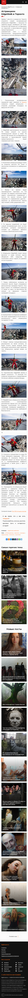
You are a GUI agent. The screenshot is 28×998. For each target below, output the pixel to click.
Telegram (6, 518)
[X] (13, 539)
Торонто (24, 102)
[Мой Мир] (11, 539)
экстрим (17, 534)
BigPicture (11, 7)
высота (17, 533)
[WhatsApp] (19, 539)
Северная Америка (13, 530)
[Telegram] (21, 539)
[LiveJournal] (15, 539)
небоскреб (4, 534)
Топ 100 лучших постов (19, 511)
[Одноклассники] (9, 539)
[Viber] (17, 539)
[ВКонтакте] (7, 539)
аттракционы (9, 533)
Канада (22, 533)
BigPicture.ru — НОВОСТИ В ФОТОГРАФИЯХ (12, 977)
